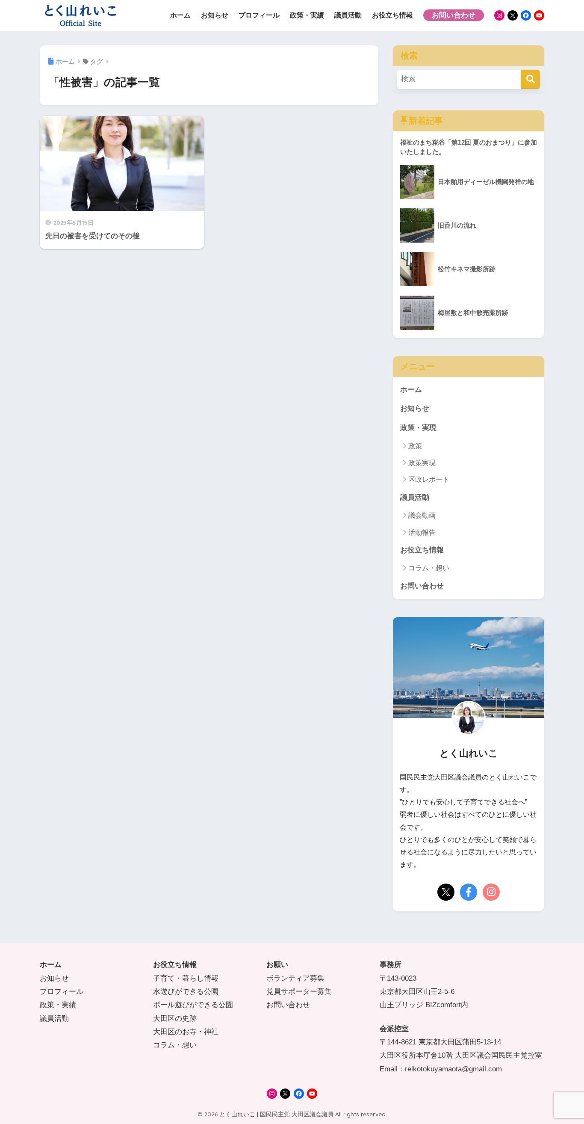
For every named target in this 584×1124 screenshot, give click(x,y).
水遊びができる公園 (185, 992)
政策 (415, 446)
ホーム (411, 390)
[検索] (530, 79)
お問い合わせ (422, 586)
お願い (277, 965)
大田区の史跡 (175, 1018)
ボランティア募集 (295, 978)
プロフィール (61, 992)
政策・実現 (418, 428)
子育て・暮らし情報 (185, 978)
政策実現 (422, 462)
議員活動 (414, 497)
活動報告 (422, 532)
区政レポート (428, 479)
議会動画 (422, 515)
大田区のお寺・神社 (185, 1032)
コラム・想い (428, 568)
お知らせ (414, 408)
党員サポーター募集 (299, 992)
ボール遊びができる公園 (193, 1005)
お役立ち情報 (422, 550)
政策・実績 (58, 1005)
